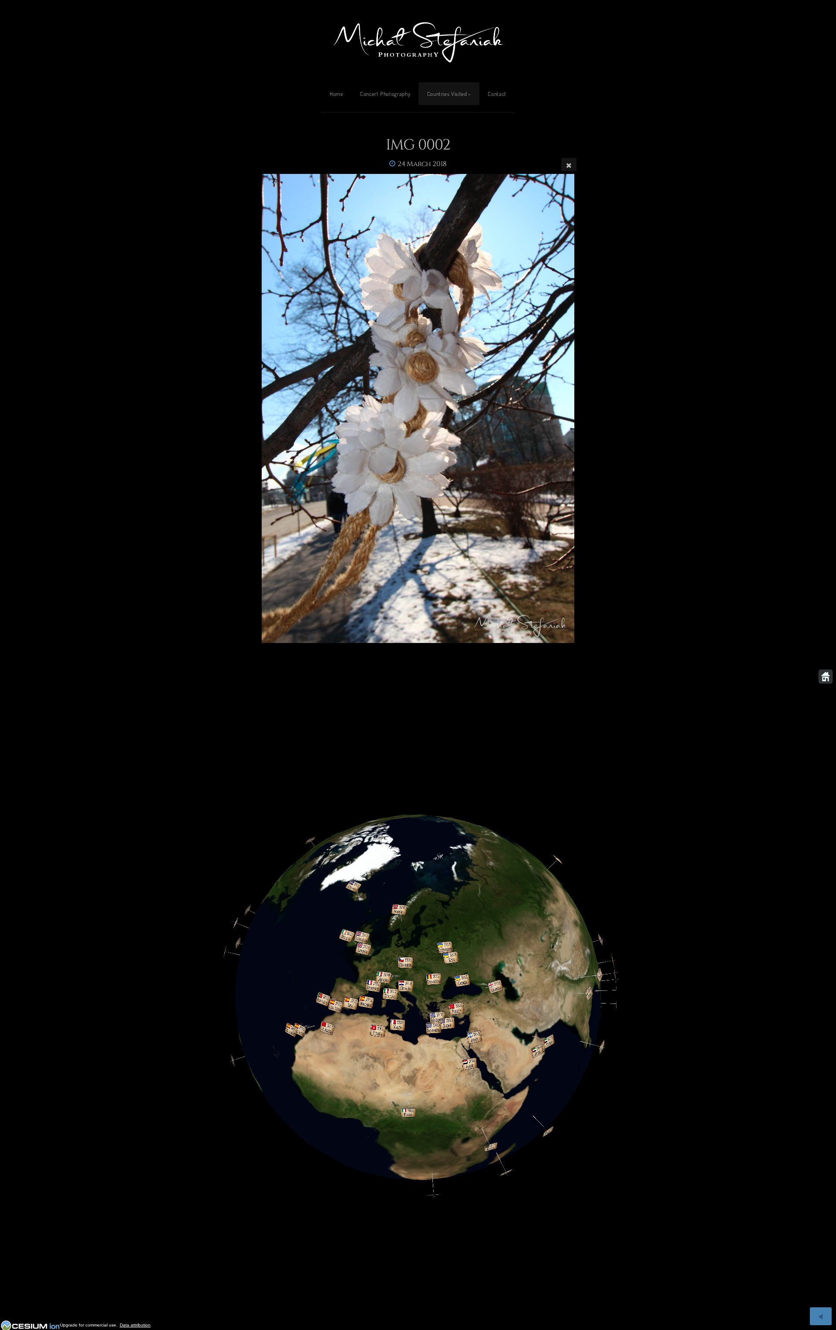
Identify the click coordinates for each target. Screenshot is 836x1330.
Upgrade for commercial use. (89, 1325)
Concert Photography (385, 93)
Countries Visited (447, 93)
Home (337, 93)
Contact (497, 93)
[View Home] (826, 677)
